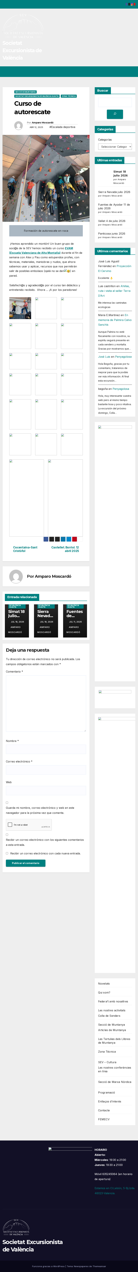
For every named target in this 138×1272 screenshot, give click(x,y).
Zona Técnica (69, 96)
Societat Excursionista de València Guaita (37, 96)
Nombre (12, 741)
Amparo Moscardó (43, 122)
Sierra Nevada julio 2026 (114, 192)
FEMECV (104, 1119)
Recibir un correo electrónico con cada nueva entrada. (45, 853)
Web (9, 782)
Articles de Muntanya (112, 1030)
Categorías (105, 139)
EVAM (69, 248)
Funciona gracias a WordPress (48, 1266)
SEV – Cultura (107, 1062)
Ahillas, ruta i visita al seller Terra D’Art (114, 291)
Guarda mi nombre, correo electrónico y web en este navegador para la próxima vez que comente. (40, 810)
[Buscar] (115, 114)
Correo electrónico (19, 761)
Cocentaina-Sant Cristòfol (25, 549)
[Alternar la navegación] (132, 72)
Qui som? (104, 992)
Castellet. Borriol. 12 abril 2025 (65, 549)
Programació (106, 1092)
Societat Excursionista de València (22, 50)
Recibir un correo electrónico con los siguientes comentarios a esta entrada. (45, 842)
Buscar (102, 90)
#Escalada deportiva (62, 127)
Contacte (104, 1110)
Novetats (104, 983)
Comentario (14, 671)
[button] (120, 71)
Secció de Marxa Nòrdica (114, 1082)
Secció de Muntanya (25, 92)
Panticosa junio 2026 (111, 233)
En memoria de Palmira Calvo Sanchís (115, 320)
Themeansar (99, 1266)
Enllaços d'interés (109, 1101)
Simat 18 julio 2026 (16, 615)
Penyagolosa (123, 356)
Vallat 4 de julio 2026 (111, 221)
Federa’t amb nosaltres (113, 1001)
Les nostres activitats (111, 1010)
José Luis (104, 356)
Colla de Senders (109, 1015)
